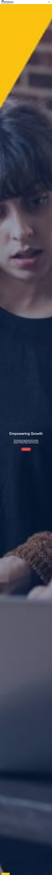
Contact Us (26, 449)
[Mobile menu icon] (49, 2)
